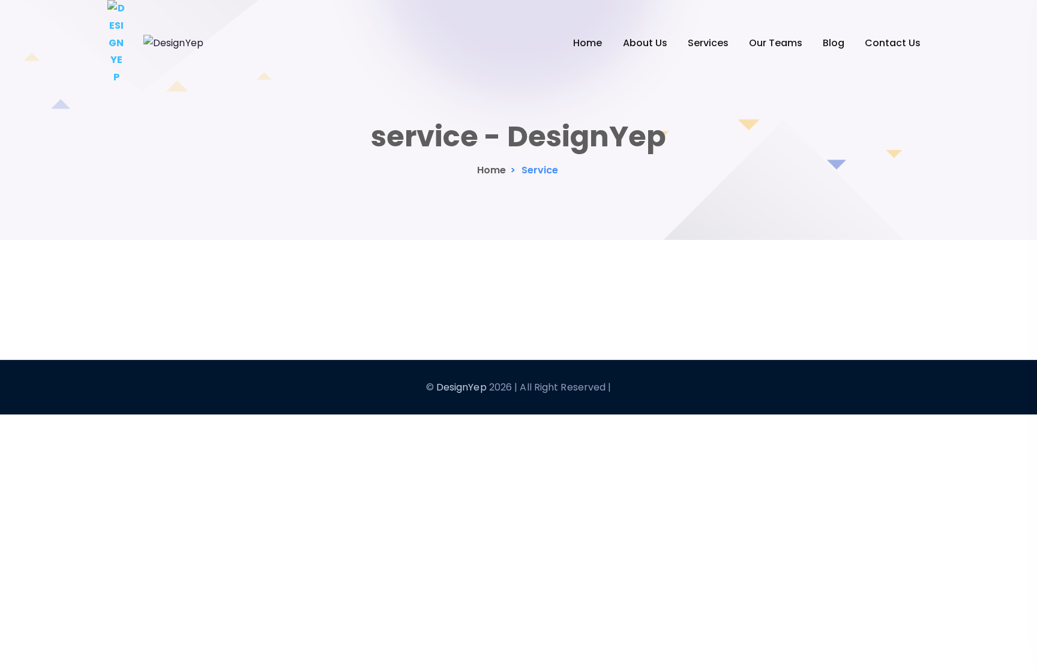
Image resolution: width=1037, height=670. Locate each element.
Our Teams (775, 43)
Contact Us (893, 43)
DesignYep (461, 387)
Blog (833, 43)
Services (708, 43)
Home (587, 43)
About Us (645, 43)
